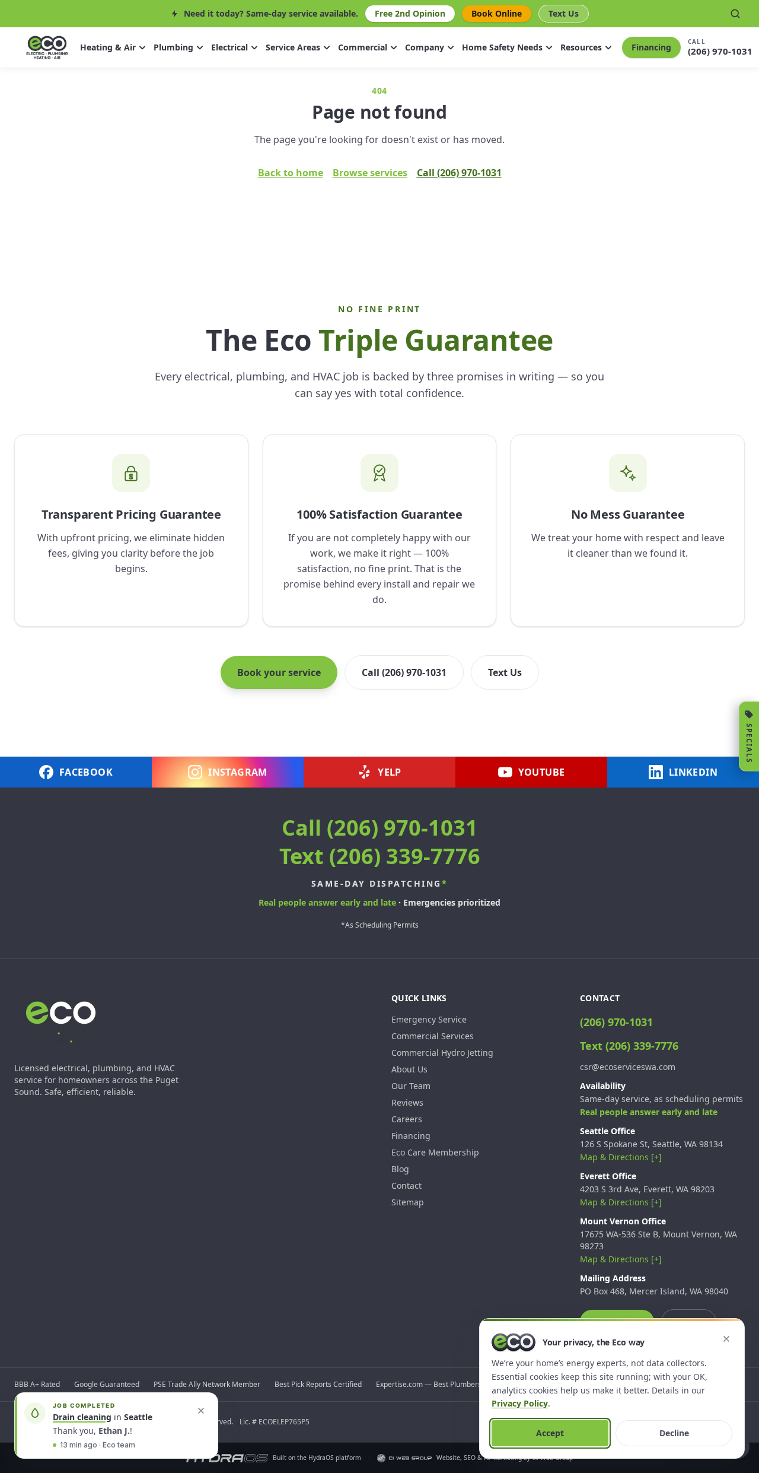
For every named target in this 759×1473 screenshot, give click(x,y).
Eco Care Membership (435, 1152)
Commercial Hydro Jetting (442, 1052)
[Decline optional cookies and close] (726, 1339)
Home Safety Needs (502, 47)
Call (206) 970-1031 (459, 172)
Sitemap (407, 1202)
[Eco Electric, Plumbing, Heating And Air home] (47, 47)
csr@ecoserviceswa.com (627, 1066)
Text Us (563, 13)
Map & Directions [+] (621, 1157)
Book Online (496, 13)
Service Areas (293, 47)
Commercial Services (432, 1036)
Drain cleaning (82, 1417)
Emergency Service (429, 1019)
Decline (674, 1433)
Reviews (407, 1102)
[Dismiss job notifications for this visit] (201, 1410)
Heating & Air (108, 47)
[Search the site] (735, 13)
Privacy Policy (520, 1403)
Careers (406, 1119)
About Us (409, 1069)
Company (424, 47)
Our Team (410, 1085)
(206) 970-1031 (616, 1022)
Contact (406, 1185)
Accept (550, 1433)
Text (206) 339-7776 (379, 856)
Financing (651, 47)
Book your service (279, 672)
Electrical (229, 47)
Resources (581, 47)
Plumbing (173, 47)
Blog (400, 1168)
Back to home (290, 172)
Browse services (370, 172)
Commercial (362, 47)
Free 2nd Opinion (410, 13)
